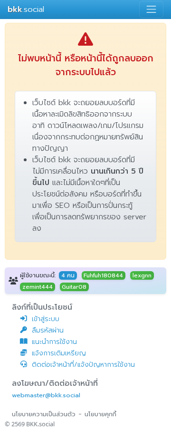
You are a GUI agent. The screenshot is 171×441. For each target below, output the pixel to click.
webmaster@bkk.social (46, 395)
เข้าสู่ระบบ (45, 319)
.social (26, 9)
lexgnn (142, 275)
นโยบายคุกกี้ (100, 414)
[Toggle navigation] (151, 9)
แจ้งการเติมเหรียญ (59, 353)
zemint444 (37, 287)
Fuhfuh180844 (103, 275)
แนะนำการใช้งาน (54, 342)
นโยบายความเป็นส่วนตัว (44, 414)
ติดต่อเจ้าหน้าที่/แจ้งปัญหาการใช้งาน (83, 365)
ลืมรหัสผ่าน (48, 330)
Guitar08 (74, 287)
